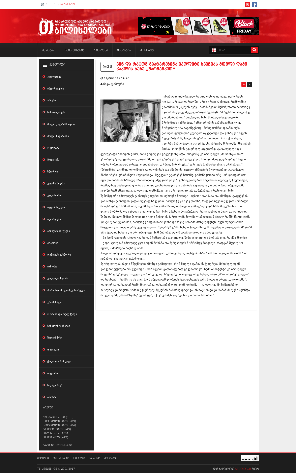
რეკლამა (79, 458)
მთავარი (43, 458)
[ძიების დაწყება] (254, 50)
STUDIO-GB (243, 469)
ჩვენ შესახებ (61, 458)
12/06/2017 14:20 (116, 78)
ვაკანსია (94, 458)
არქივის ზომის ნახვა (57, 445)
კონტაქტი (110, 458)
